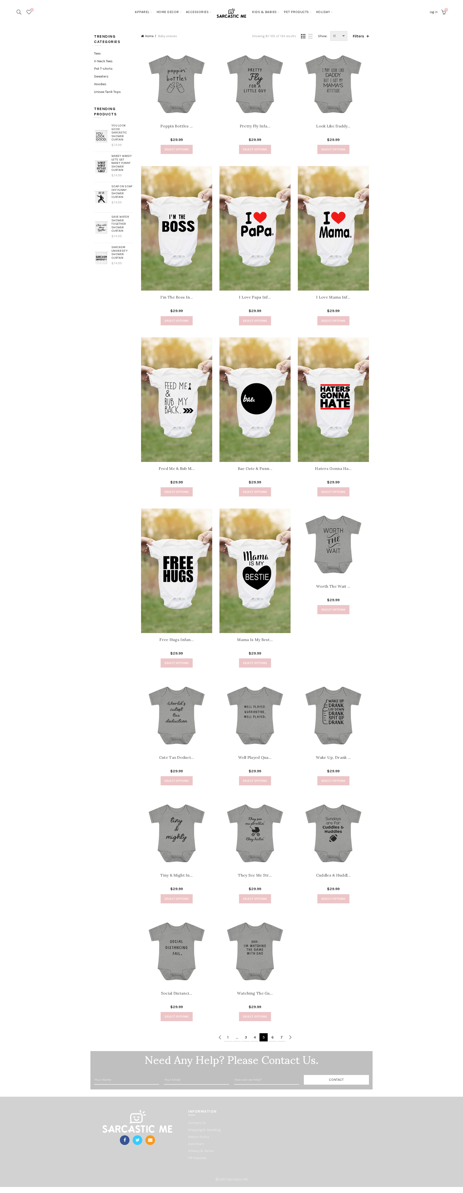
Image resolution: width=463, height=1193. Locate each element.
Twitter (137, 1140)
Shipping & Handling (204, 1130)
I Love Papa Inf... (255, 297)
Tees (97, 53)
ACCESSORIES (197, 12)
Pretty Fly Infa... (255, 126)
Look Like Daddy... (333, 126)
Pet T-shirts (103, 69)
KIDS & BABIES (264, 12)
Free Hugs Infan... (176, 639)
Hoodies (100, 84)
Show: (322, 36)
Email (150, 1140)
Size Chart (196, 1144)
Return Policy (198, 1137)
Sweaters (101, 76)
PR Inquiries (197, 1158)
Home (149, 36)
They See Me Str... (255, 875)
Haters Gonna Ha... (333, 468)
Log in (433, 12)
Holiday (323, 12)
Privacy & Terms (201, 1151)
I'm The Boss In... (176, 297)
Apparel (142, 12)
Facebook (124, 1140)
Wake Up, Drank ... (333, 757)
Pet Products (296, 12)
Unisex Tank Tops (107, 92)
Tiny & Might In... (176, 875)
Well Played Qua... (255, 757)
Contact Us (197, 1123)
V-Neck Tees (103, 61)
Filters (358, 36)
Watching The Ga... (255, 993)
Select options (176, 149)
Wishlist (32, 9)
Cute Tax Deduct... (176, 757)
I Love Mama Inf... (333, 297)
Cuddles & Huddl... (333, 875)
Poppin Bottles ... (176, 126)
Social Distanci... (176, 993)
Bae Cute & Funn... (255, 468)
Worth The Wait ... (333, 586)
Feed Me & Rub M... (177, 468)
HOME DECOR (168, 12)
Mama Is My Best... (255, 639)
